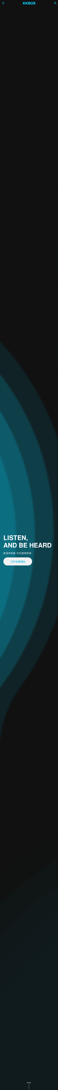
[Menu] (3, 3)
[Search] (55, 3)
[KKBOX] (29, 3)
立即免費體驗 (17, 561)
